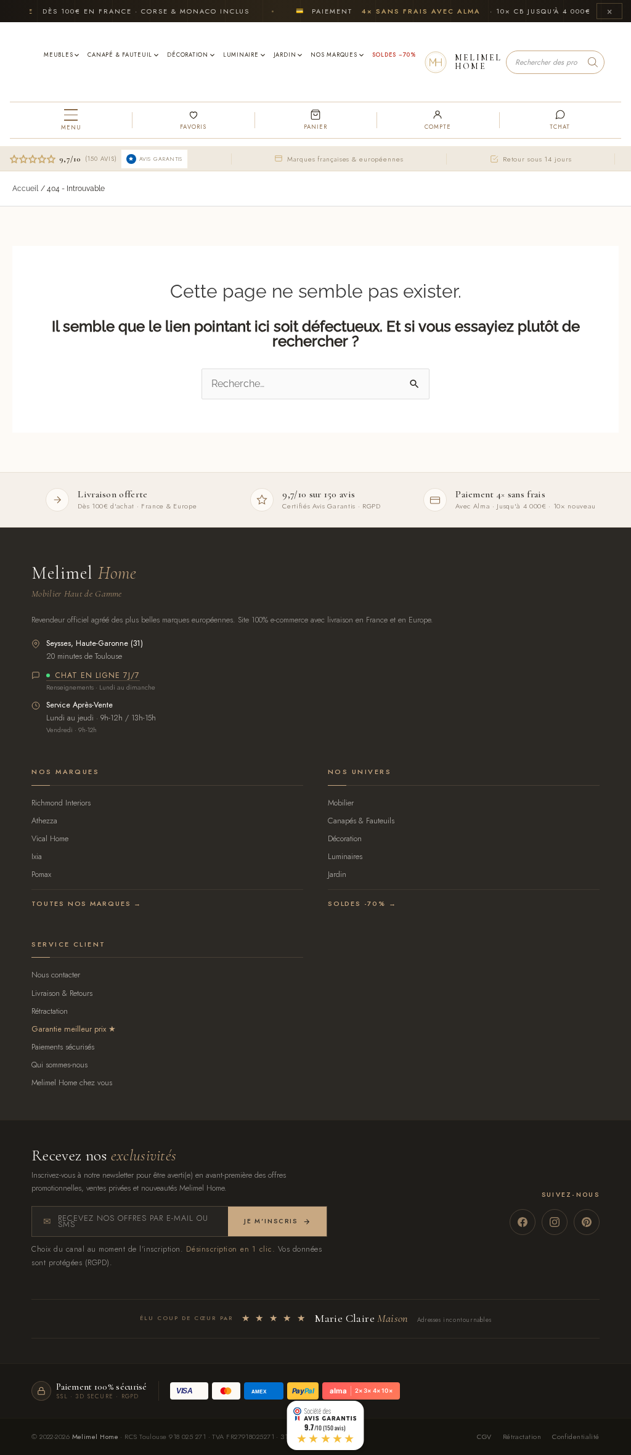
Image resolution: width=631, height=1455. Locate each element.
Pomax (41, 874)
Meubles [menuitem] (58, 55)
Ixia (36, 856)
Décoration (345, 838)
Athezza (44, 820)
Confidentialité (576, 1436)
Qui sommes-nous (59, 1064)
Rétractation (49, 1011)
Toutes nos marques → (86, 903)
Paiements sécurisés (62, 1047)
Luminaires (345, 856)
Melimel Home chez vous (71, 1082)
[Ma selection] (193, 120)
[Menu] (71, 120)
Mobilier (341, 803)
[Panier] (315, 120)
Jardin (337, 874)
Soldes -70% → (362, 903)
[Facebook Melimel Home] (522, 1222)
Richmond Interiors (61, 803)
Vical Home (49, 838)
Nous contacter (55, 974)
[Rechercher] (593, 62)
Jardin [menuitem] (285, 55)
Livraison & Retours (61, 993)
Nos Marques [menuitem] (334, 55)
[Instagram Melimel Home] (555, 1222)
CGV (484, 1436)
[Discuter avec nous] (560, 120)
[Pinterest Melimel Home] (587, 1222)
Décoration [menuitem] (187, 55)
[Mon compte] (438, 120)
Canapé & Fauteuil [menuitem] (120, 55)
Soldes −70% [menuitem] (394, 55)
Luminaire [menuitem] (241, 55)
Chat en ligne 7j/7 (97, 676)
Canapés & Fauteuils (361, 820)
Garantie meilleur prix (68, 1029)
